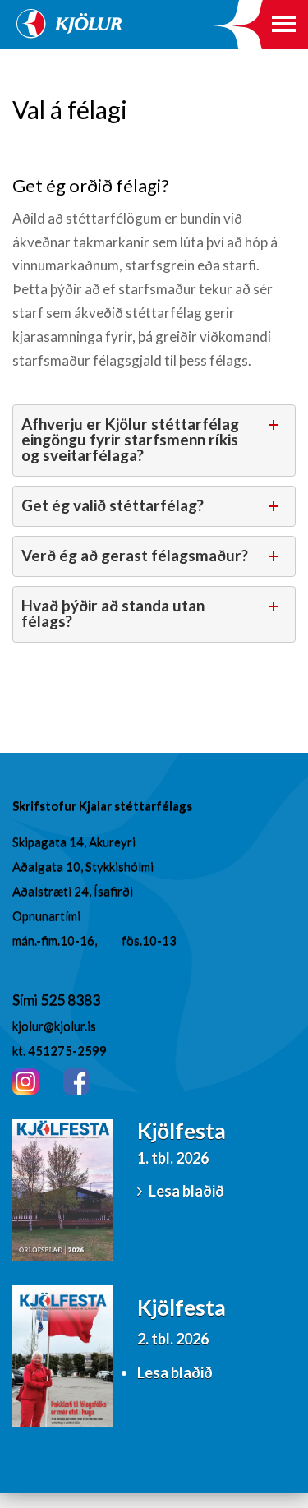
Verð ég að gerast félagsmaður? (134, 555)
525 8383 (70, 999)
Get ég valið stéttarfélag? (112, 505)
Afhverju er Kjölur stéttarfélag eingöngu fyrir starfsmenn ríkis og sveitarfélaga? (130, 439)
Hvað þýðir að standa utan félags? (113, 613)
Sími (26, 999)
